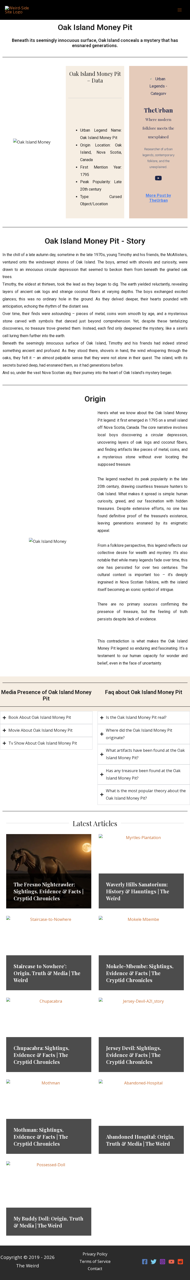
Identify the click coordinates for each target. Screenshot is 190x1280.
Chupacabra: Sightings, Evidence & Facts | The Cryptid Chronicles (41, 1055)
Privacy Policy (95, 1254)
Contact (95, 1268)
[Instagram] (163, 1262)
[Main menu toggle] (179, 9)
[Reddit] (180, 1262)
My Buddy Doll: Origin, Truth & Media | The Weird (48, 1222)
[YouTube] (158, 178)
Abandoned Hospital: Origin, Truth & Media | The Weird (140, 1140)
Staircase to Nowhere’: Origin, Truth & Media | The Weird (47, 973)
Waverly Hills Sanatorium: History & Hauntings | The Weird (137, 891)
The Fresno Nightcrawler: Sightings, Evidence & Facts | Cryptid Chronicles (48, 891)
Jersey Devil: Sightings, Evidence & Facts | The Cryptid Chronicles (133, 1055)
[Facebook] (145, 1262)
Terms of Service (95, 1261)
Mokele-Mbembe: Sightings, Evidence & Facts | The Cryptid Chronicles (139, 973)
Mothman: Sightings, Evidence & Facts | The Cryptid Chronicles (41, 1136)
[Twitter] (154, 1262)
